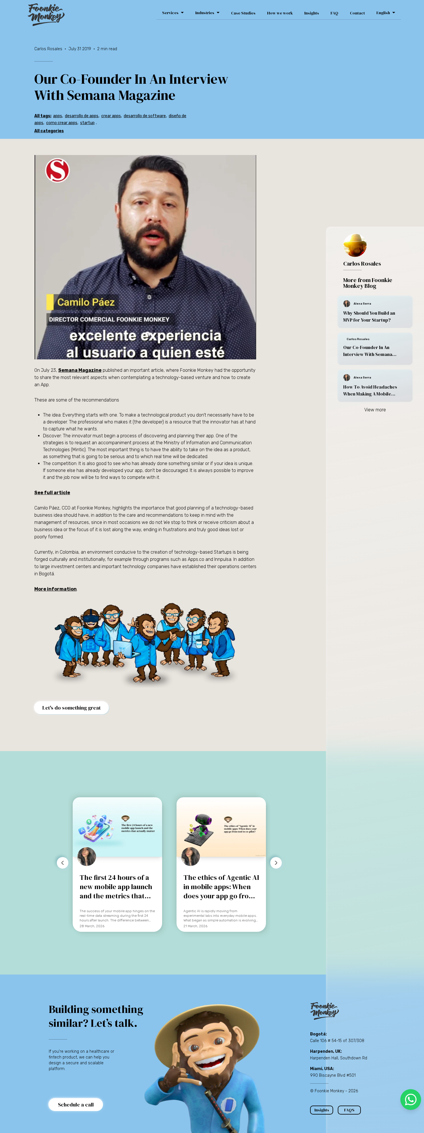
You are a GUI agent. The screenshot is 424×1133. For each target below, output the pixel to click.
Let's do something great (71, 707)
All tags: (42, 115)
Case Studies (243, 13)
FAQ (334, 13)
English (383, 13)
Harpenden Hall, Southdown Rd (338, 1058)
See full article (52, 492)
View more (375, 409)
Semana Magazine (80, 370)
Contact (357, 13)
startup (87, 122)
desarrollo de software (145, 115)
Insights (311, 13)
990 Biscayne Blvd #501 (333, 1075)
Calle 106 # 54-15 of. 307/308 (337, 1040)
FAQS (349, 1110)
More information (55, 589)
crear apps (111, 115)
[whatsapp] (410, 1099)
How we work (280, 13)
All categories (49, 130)
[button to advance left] (62, 863)
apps (57, 115)
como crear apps (61, 122)
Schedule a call (76, 1104)
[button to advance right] (276, 863)
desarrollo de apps (81, 115)
